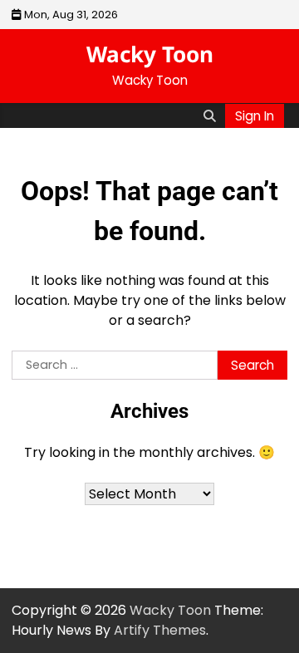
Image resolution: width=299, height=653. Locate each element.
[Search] (209, 115)
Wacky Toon (149, 54)
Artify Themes (160, 630)
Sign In (254, 116)
